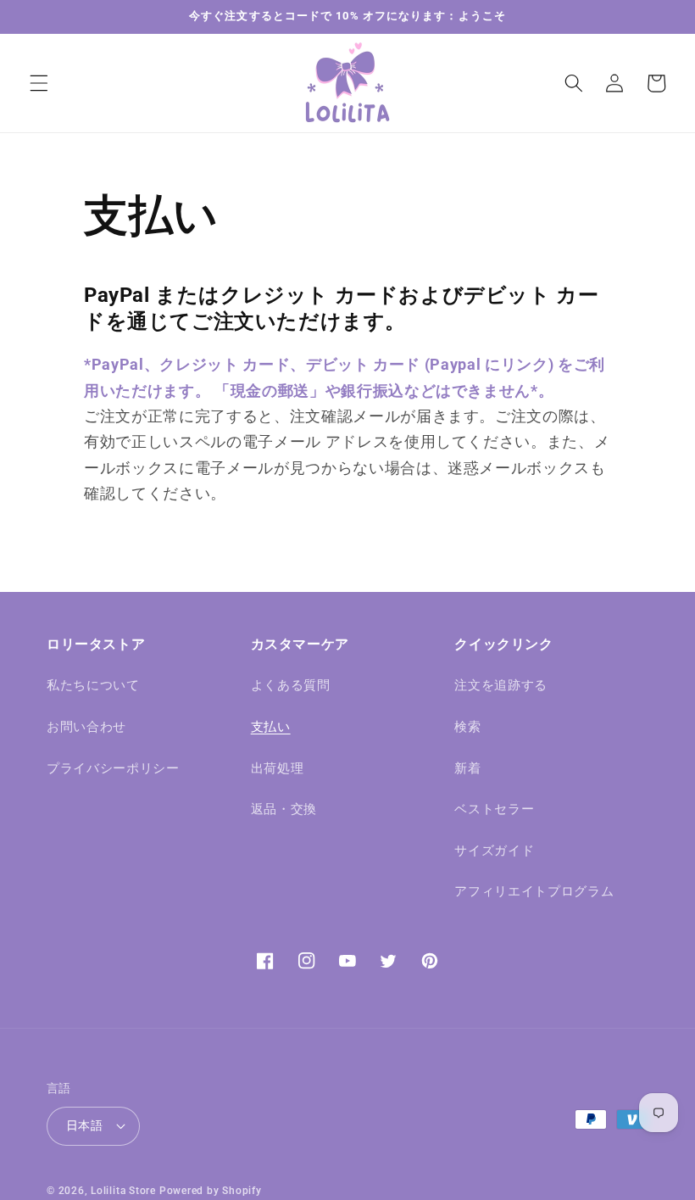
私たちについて (93, 685)
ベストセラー (494, 809)
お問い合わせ (86, 726)
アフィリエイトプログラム (534, 891)
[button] (39, 83)
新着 (467, 768)
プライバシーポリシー (113, 768)
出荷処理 (277, 768)
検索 (467, 726)
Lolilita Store (123, 1191)
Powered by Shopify (210, 1191)
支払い (271, 726)
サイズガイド (494, 850)
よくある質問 (291, 685)
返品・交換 (284, 809)
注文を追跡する (501, 685)
